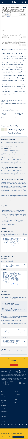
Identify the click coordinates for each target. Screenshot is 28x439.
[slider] (9, 37)
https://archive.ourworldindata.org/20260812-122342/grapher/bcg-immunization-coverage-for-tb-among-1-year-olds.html (12, 246)
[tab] (3, 14)
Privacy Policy (10, 433)
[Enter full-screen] (25, 45)
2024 (25, 37)
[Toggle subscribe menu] (25, 2)
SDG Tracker (3, 405)
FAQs (11, 379)
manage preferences (18, 433)
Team (16, 399)
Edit (23, 14)
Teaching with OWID (5, 408)
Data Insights (3, 416)
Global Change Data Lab (19, 370)
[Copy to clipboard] (23, 239)
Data (2, 394)
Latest (2, 402)
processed (7, 110)
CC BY (20, 372)
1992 (6, 37)
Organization (17, 394)
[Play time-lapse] (3, 37)
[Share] (23, 45)
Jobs (15, 402)
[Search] (22, 2)
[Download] (20, 45)
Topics (2, 391)
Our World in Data (14, 2)
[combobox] (22, 2)
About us (16, 391)
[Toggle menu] (2, 2)
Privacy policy (4, 428)
